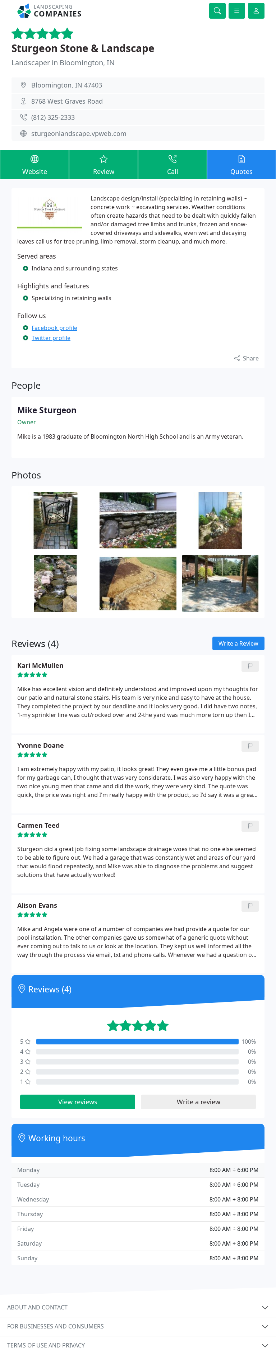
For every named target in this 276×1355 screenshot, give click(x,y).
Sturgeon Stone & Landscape (83, 48)
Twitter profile (51, 338)
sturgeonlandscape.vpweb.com (78, 133)
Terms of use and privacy (46, 1345)
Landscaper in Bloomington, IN (63, 62)
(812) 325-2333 (53, 117)
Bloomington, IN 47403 (66, 85)
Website (34, 171)
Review (103, 171)
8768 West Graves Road (67, 101)
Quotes (241, 171)
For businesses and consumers (55, 1326)
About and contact (37, 1307)
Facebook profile (54, 328)
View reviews (77, 1101)
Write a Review (238, 643)
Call (172, 171)
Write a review (198, 1101)
